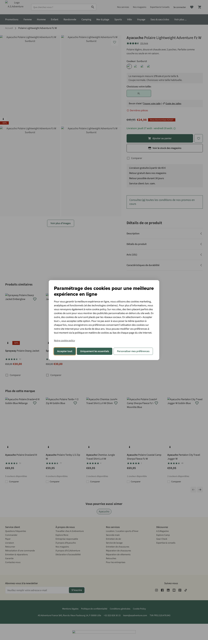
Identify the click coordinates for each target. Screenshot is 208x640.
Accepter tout (64, 351)
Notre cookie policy (64, 340)
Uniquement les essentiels (94, 351)
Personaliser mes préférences (133, 351)
